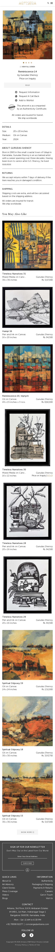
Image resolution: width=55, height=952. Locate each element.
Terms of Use (34, 945)
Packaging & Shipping (42, 884)
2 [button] (26, 62)
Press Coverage (10, 891)
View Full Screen (28, 67)
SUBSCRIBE (27, 863)
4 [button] (31, 62)
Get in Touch (46, 895)
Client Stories (8, 888)
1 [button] (23, 62)
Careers (49, 891)
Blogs (5, 898)
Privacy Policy (21, 945)
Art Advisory (8, 884)
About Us (6, 881)
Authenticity (47, 881)
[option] (27, 34)
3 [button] (28, 62)
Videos (5, 895)
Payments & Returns (43, 888)
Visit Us (49, 898)
